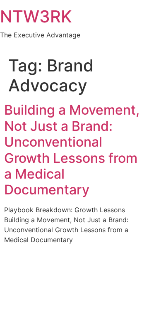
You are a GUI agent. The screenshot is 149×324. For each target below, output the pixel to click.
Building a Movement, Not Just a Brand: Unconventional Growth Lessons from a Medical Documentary (71, 150)
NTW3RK (36, 16)
